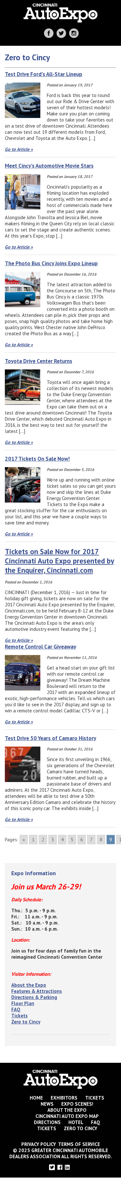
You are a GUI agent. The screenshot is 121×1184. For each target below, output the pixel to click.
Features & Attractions (36, 991)
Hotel (75, 1122)
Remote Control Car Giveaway (40, 646)
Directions (47, 1122)
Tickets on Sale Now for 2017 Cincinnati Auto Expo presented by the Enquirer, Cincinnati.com (59, 561)
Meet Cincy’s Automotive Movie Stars (49, 165)
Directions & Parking (34, 997)
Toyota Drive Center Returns (38, 361)
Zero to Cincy (25, 1022)
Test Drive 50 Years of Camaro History (50, 738)
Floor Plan (22, 1003)
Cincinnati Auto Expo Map (67, 1116)
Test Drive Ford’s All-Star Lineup (43, 74)
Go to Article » (19, 149)
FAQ (15, 1009)
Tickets (19, 1016)
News (47, 1104)
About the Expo (28, 985)
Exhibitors (64, 1098)
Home (36, 1098)
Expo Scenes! (77, 1104)
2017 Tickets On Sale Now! (37, 458)
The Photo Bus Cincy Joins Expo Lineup (51, 263)
